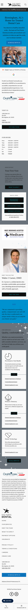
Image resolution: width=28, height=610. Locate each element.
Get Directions (14, 127)
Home (4, 520)
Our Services (7, 524)
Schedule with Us (14, 42)
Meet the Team (14, 294)
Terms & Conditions (9, 548)
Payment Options (14, 211)
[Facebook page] (12, 594)
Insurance (6, 539)
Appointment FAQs (14, 206)
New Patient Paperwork (14, 200)
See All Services (14, 460)
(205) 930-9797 (6, 122)
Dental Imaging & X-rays (11, 385)
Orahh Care (6, 556)
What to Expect (14, 187)
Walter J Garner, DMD (11, 278)
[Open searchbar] (25, 4)
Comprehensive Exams (11, 382)
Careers (5, 552)
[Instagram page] (16, 594)
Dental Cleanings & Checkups (13, 378)
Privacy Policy (7, 545)
